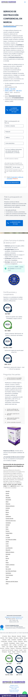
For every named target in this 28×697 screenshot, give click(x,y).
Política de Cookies (14, 691)
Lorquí (7, 545)
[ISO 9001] (19, 659)
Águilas (7, 495)
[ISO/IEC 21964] (9, 670)
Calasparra (8, 516)
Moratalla (8, 554)
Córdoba (10, 641)
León (25, 645)
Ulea (7, 579)
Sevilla (20, 650)
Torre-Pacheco (9, 575)
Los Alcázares (9, 547)
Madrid (11, 646)
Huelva (17, 643)
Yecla (7, 583)
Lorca (7, 543)
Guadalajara (12, 643)
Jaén (10, 645)
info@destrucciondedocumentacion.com (14, 617)
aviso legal (14, 177)
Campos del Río (9, 518)
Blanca (7, 512)
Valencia (18, 651)
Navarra (2, 648)
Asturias (2, 638)
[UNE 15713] (19, 670)
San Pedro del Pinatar (11, 571)
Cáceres (4, 639)
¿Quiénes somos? (14, 685)
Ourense (7, 648)
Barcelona (16, 638)
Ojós (7, 560)
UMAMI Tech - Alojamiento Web (14, 694)
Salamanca (25, 648)
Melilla (20, 646)
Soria (25, 650)
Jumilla (7, 535)
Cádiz (8, 639)
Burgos (26, 638)
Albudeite (8, 497)
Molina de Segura (10, 552)
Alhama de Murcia (10, 506)
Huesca (22, 643)
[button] (24, 693)
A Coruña (4, 636)
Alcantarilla (8, 499)
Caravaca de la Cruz (11, 520)
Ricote (7, 566)
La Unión (8, 537)
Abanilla (7, 491)
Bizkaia (21, 638)
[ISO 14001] (9, 659)
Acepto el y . (15, 177)
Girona (25, 641)
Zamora (11, 653)
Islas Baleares (4, 645)
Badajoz (11, 638)
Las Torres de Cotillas (11, 539)
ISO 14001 (13, 89)
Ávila (6, 638)
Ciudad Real (4, 641)
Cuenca (15, 641)
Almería (24, 636)
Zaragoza (16, 653)
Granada (6, 643)
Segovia (16, 650)
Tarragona (4, 651)
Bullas (7, 514)
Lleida (3, 646)
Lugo (7, 646)
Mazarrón (8, 550)
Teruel (9, 651)
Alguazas (8, 503)
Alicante (19, 636)
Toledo (13, 651)
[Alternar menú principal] (25, 2)
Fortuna (7, 531)
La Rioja (15, 645)
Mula (7, 556)
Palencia (12, 648)
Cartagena (8, 522)
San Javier (8, 568)
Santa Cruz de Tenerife (7, 650)
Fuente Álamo (9, 533)
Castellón (19, 639)
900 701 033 (19, 618)
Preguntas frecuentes (14, 687)
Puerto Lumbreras (10, 564)
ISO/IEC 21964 (8, 90)
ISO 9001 (7, 89)
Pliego (7, 562)
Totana (7, 577)
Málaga (16, 646)
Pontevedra (18, 648)
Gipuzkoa (20, 641)
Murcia (7, 558)
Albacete (14, 636)
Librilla (7, 541)
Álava (9, 636)
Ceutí (7, 527)
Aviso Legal (14, 688)
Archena (8, 508)
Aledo (7, 501)
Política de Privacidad (14, 690)
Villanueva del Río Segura (12, 581)
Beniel (7, 510)
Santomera (8, 573)
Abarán (7, 493)
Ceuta (24, 639)
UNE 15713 (19, 90)
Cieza (7, 529)
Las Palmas (20, 645)
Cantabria (13, 639)
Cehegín (8, 524)
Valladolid (24, 651)
